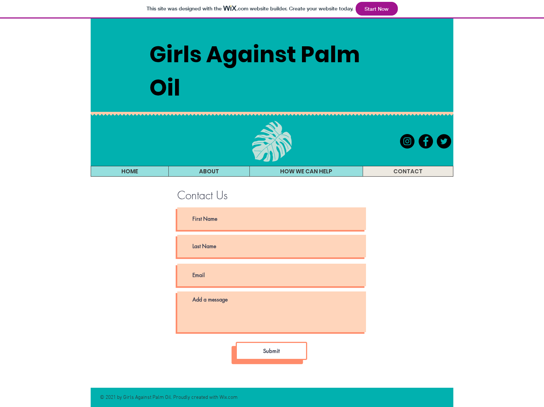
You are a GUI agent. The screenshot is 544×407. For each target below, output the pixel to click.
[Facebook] (426, 141)
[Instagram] (407, 141)
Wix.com (228, 397)
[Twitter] (444, 141)
